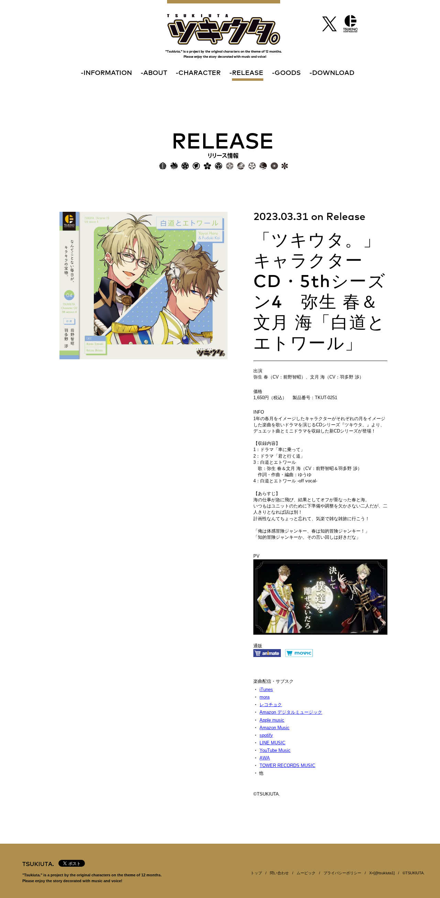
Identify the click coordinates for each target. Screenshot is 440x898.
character (199, 73)
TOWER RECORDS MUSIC (287, 765)
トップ (256, 873)
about (155, 73)
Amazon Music (274, 727)
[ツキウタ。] (223, 29)
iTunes (266, 689)
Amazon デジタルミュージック (291, 712)
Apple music (272, 720)
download (333, 73)
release (247, 73)
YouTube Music (275, 750)
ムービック (306, 873)
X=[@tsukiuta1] (382, 873)
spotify (266, 735)
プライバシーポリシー (342, 873)
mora (265, 697)
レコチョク (271, 704)
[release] (223, 151)
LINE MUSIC (272, 742)
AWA (265, 757)
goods (288, 73)
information (108, 73)
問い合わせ (279, 873)
